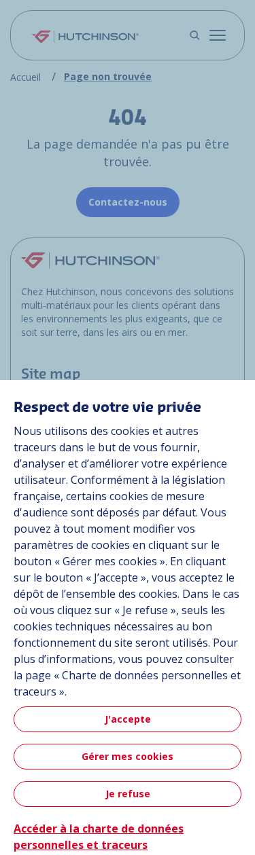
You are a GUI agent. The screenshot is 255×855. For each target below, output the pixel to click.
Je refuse (127, 793)
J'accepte (128, 718)
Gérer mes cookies (127, 756)
